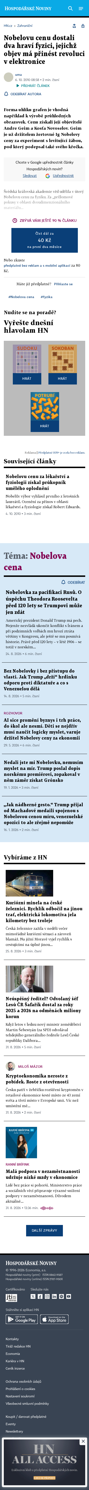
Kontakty (12, 1339)
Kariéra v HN (15, 1361)
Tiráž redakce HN (18, 1346)
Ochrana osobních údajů (23, 1381)
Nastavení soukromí (20, 1396)
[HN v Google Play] (22, 1319)
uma (18, 74)
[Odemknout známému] (82, 26)
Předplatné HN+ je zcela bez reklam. (61, 452)
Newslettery (14, 1431)
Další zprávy (44, 1230)
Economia (13, 1354)
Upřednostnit (63, 176)
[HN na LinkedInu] (54, 1296)
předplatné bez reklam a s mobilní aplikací (37, 265)
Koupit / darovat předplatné (26, 1417)
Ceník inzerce (15, 1368)
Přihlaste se (63, 284)
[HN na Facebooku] (40, 1296)
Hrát (27, 378)
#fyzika (46, 297)
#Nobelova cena (21, 297)
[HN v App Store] (54, 1319)
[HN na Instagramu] (47, 1296)
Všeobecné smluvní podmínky (27, 1403)
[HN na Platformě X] (33, 1296)
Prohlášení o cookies (20, 1389)
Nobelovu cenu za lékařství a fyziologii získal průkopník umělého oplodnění (37, 483)
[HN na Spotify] (61, 1296)
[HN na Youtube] (68, 1296)
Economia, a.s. (36, 1270)
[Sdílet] (74, 26)
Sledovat (30, 176)
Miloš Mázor (30, 1066)
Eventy (11, 1424)
